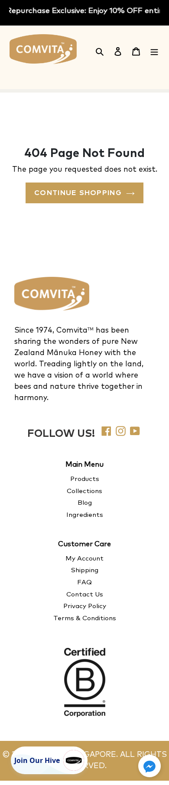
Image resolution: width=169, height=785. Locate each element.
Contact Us (84, 594)
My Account (84, 558)
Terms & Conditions (84, 618)
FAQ (84, 582)
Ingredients (84, 515)
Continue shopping (78, 192)
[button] (149, 766)
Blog (85, 503)
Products (84, 479)
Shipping (84, 570)
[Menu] (154, 50)
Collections (84, 491)
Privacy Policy (84, 606)
